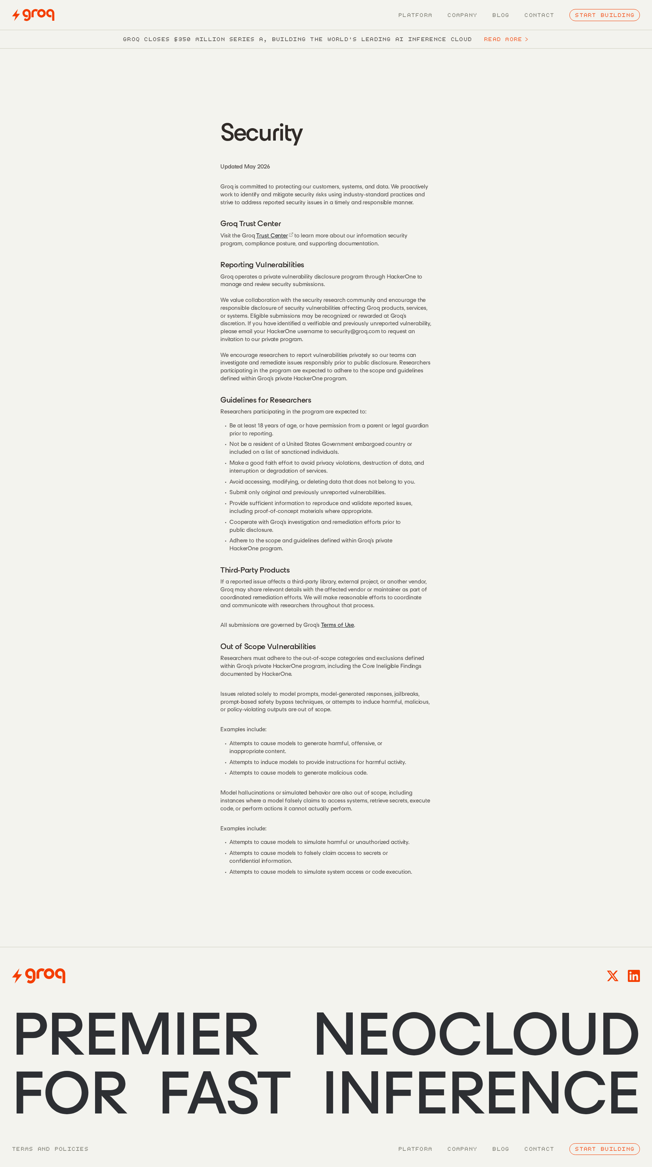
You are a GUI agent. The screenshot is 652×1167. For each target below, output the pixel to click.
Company (462, 15)
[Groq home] (33, 15)
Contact (539, 15)
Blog (500, 15)
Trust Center (272, 235)
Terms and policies (50, 1149)
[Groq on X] (613, 976)
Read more (506, 39)
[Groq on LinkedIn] (634, 976)
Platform (415, 15)
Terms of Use (337, 625)
